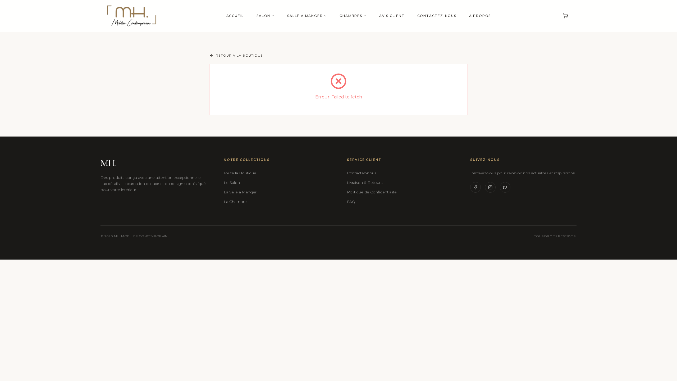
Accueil (235, 16)
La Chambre (235, 201)
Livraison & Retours (364, 182)
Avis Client (392, 16)
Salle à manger (305, 16)
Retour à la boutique (239, 55)
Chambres (351, 16)
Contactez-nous (436, 16)
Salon (263, 16)
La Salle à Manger (240, 192)
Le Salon (232, 182)
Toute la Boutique (240, 173)
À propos (480, 16)
